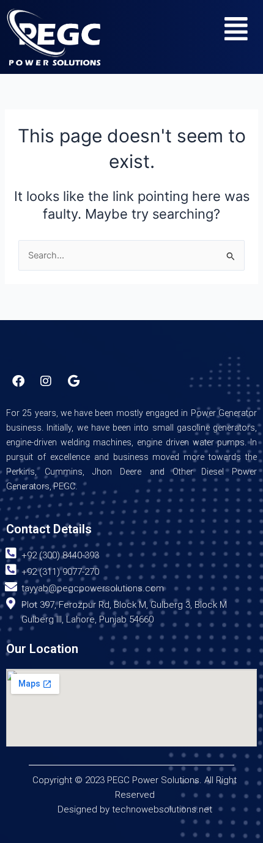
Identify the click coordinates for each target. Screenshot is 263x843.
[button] (236, 28)
